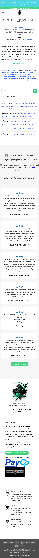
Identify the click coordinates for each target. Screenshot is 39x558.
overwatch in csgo (24, 78)
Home (8, 549)
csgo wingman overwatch (15, 76)
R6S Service (29, 549)
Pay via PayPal (15, 552)
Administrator (27, 39)
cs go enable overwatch (28, 70)
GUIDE (33, 551)
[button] (3, 12)
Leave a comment (32, 81)
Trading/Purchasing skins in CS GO (21, 129)
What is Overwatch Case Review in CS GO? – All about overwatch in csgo (19, 32)
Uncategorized (19, 27)
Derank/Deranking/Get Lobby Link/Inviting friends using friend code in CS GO (18, 114)
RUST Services (19, 549)
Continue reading (19, 63)
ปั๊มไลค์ (4, 134)
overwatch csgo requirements (10, 78)
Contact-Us (25, 552)
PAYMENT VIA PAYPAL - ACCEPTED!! (19, 8)
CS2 (12, 549)
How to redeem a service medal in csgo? (22, 134)
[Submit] (36, 91)
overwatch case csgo (29, 76)
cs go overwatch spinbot (17, 72)
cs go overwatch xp (29, 72)
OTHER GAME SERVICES (11, 551)
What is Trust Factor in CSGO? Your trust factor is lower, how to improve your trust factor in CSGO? (19, 106)
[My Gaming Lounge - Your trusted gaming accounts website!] (19, 12)
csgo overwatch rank (21, 74)
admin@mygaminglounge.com (21, 408)
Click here (12, 155)
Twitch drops (24, 551)
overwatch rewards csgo (20, 81)
